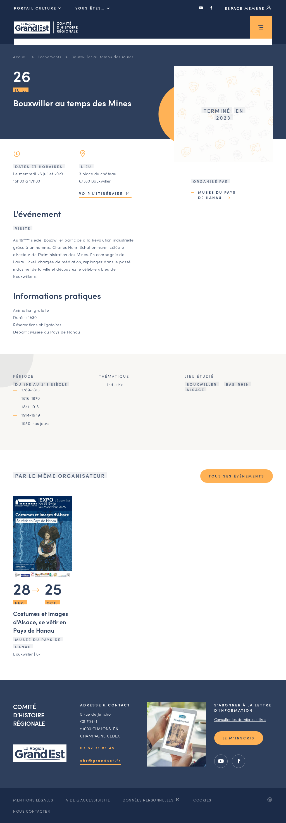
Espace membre (245, 8)
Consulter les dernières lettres (240, 719)
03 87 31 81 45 (97, 747)
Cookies (202, 800)
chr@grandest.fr (100, 760)
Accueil (20, 56)
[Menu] (261, 27)
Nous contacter (31, 811)
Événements (50, 56)
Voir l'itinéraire (102, 193)
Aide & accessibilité (88, 800)
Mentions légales (33, 800)
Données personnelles (149, 800)
